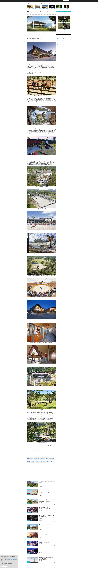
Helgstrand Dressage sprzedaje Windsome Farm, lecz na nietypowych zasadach (47, 499)
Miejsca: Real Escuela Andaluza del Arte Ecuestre (52, 9)
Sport (32, 3)
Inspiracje (43, 3)
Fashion (35, 3)
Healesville (43, 458)
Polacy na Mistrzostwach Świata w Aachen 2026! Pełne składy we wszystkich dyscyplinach (63, 44)
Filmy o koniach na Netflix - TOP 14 (46, 533)
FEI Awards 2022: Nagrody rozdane (46, 541)
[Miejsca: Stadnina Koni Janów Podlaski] (59, 6)
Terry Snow (36, 461)
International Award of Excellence (49, 458)
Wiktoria (41, 462)
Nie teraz (2, 566)
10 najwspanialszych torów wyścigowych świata (46, 482)
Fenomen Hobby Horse (43, 507)
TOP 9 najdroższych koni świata (60, 47)
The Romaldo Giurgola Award (50, 461)
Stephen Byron (32, 461)
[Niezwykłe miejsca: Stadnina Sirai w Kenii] (30, 6)
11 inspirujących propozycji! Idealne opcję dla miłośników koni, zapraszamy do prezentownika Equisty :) (46, 492)
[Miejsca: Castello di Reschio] (45, 6)
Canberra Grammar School (30, 458)
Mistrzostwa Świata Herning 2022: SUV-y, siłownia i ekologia (46, 558)
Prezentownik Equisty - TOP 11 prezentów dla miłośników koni (45, 490)
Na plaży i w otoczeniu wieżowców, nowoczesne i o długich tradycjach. (47, 483)
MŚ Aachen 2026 (59, 11)
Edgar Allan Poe (40, 458)
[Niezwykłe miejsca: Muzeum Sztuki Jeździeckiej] (37, 6)
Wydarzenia (50, 3)
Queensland (28, 461)
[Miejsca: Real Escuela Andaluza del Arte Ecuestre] (52, 6)
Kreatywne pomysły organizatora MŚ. (43, 559)
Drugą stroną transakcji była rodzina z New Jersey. (44, 501)
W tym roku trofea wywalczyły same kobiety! (44, 542)
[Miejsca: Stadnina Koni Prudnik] (66, 6)
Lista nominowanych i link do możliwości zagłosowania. (45, 551)
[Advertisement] (41, 471)
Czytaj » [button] (41, 486)
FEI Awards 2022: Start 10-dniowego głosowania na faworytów (46, 549)
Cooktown (35, 458)
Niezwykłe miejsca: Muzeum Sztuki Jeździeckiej (38, 9)
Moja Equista (29, 3)
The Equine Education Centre (42, 461)
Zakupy (41, 3)
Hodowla (47, 3)
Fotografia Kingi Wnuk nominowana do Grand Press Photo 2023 (46, 516)
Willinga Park (36, 450)
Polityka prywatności (44, 567)
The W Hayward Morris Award (31, 462)
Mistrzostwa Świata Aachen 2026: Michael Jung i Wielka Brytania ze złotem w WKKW (63, 38)
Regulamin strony (39, 567)
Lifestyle (38, 3)
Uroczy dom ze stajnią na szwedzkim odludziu (46, 525)
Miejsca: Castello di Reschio (45, 8)
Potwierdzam (5, 566)
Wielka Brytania (38, 462)
